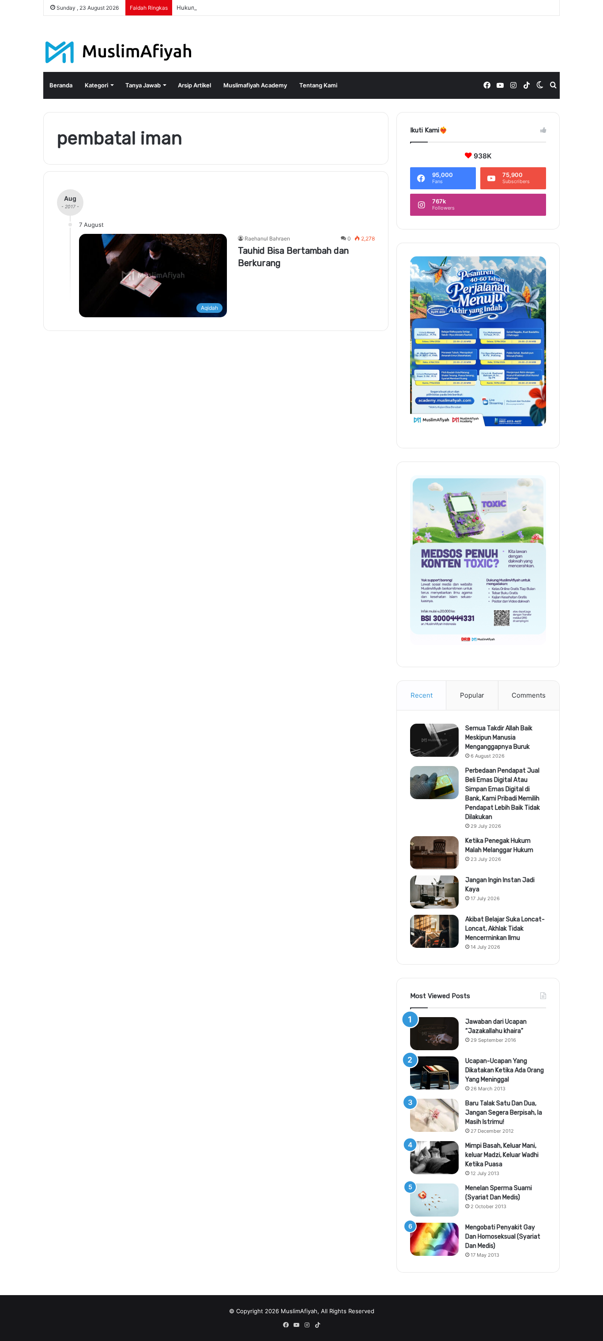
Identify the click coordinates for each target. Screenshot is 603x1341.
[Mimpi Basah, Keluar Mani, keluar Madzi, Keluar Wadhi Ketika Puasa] (434, 1157)
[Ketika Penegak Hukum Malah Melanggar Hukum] (434, 852)
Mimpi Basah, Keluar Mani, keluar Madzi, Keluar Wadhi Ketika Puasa (502, 1155)
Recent (422, 695)
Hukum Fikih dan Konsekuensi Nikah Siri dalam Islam (248, 7)
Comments (529, 695)
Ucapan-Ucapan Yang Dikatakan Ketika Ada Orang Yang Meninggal (504, 1070)
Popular (472, 695)
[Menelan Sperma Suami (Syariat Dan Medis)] (434, 1200)
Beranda (60, 85)
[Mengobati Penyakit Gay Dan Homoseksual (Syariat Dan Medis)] (434, 1239)
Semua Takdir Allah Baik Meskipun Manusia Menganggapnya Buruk (498, 738)
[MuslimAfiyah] (118, 52)
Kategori (96, 85)
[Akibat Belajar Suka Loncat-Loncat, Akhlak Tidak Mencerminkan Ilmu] (434, 931)
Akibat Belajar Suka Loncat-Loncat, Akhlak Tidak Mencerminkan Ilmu (505, 929)
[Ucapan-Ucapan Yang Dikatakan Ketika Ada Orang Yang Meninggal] (434, 1072)
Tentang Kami (318, 85)
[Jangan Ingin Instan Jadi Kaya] (434, 892)
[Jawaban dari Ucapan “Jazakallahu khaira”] (434, 1033)
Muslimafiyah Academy (255, 85)
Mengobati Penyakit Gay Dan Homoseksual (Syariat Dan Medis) (502, 1237)
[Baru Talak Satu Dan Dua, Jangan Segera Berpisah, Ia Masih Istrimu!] (434, 1115)
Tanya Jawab (143, 85)
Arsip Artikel (194, 85)
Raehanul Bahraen (267, 238)
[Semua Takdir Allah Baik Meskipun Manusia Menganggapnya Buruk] (434, 740)
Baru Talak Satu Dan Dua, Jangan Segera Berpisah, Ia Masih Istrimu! (503, 1113)
